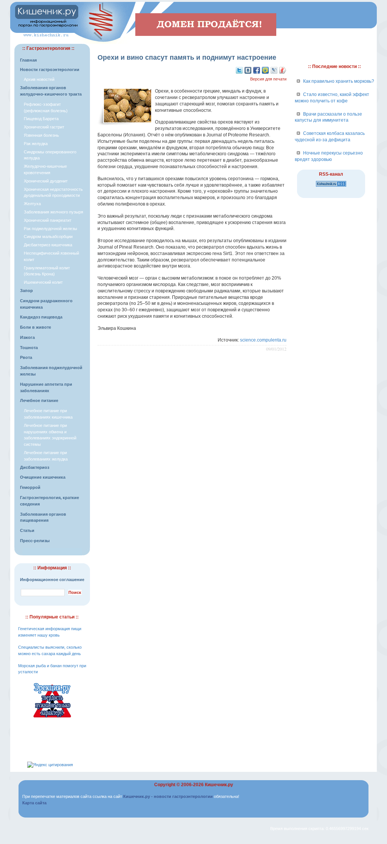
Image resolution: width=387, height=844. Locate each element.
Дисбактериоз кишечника (48, 245)
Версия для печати (268, 79)
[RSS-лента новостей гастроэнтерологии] (331, 187)
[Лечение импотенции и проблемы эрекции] (52, 718)
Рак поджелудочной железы (50, 228)
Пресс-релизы (35, 540)
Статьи (27, 530)
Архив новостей (39, 79)
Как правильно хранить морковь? (338, 81)
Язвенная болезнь (41, 135)
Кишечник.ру (219, 784)
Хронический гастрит (44, 127)
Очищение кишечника (42, 477)
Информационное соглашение (52, 579)
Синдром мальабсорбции (48, 236)
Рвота (26, 357)
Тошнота (29, 347)
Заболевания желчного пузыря (53, 212)
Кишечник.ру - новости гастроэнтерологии (168, 796)
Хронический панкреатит (47, 220)
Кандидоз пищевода (41, 317)
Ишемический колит (43, 282)
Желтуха (32, 203)
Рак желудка (36, 143)
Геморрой (30, 487)
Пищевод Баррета (41, 118)
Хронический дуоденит (46, 181)
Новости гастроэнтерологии (49, 69)
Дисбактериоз (34, 467)
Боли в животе (35, 327)
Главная (28, 60)
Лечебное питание (39, 400)
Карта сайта (34, 803)
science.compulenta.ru (263, 340)
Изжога (27, 337)
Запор (26, 290)
